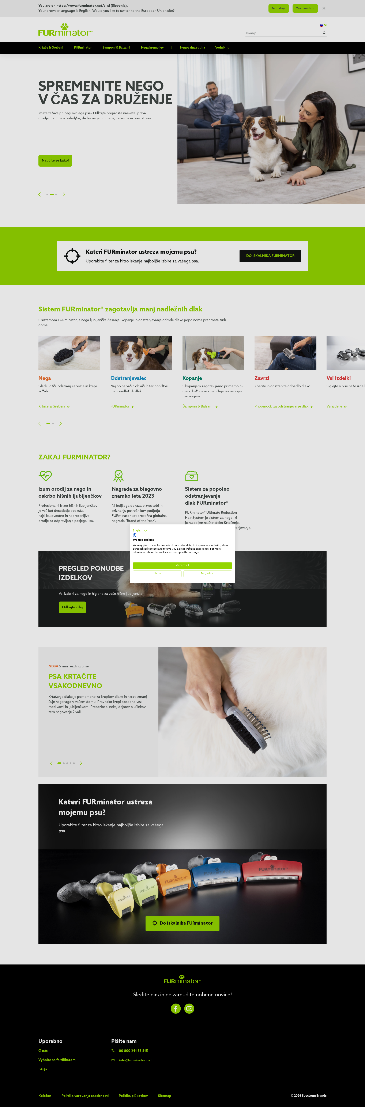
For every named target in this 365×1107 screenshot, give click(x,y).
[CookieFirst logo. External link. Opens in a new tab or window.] (134, 535)
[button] (140, 530)
